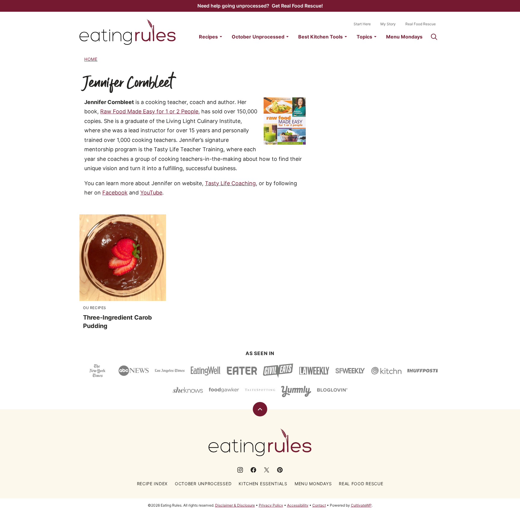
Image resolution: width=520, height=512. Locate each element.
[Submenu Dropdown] (221, 36)
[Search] (434, 36)
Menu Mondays (404, 37)
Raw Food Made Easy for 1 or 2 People (149, 111)
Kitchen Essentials (263, 483)
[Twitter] (266, 470)
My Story (388, 24)
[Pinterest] (279, 470)
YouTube (151, 192)
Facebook (115, 192)
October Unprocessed (258, 37)
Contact (319, 505)
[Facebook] (253, 470)
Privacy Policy (271, 505)
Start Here (362, 24)
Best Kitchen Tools (320, 37)
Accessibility (297, 505)
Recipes (208, 37)
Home (91, 59)
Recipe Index (152, 483)
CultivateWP (361, 505)
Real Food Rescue (420, 24)
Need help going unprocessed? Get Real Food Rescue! (260, 6)
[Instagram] (240, 470)
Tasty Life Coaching (230, 183)
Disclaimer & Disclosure (235, 505)
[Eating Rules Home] (127, 32)
